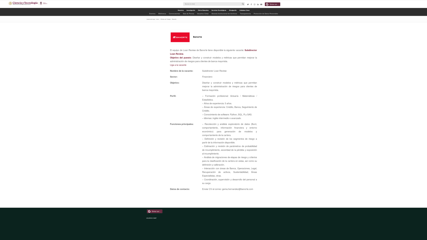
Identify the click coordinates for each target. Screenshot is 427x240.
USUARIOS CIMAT (151, 218)
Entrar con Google (275, 4)
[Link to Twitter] (248, 4)
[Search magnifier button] (243, 4)
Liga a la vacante (178, 64)
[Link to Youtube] (261, 4)
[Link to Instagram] (254, 4)
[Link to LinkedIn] (258, 4)
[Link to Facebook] (251, 4)
